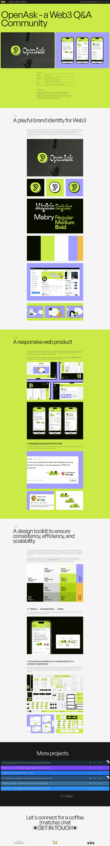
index (17, 2)
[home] (3, 2)
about (23, 2)
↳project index (69, 796)
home (12, 2)
